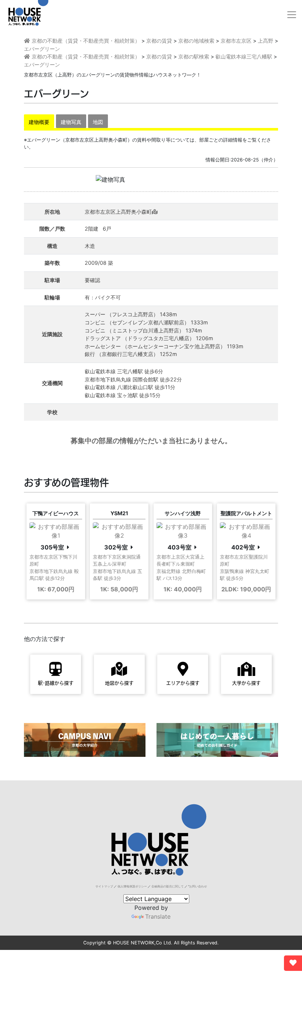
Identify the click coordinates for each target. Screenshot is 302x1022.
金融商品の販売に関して (167, 886)
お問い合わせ (198, 886)
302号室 (116, 547)
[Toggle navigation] (291, 14)
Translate (158, 916)
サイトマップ (104, 886)
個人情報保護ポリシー (132, 886)
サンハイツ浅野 (183, 513)
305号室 (52, 547)
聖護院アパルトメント (246, 513)
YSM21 (119, 513)
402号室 (243, 547)
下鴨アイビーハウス (55, 513)
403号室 (180, 547)
